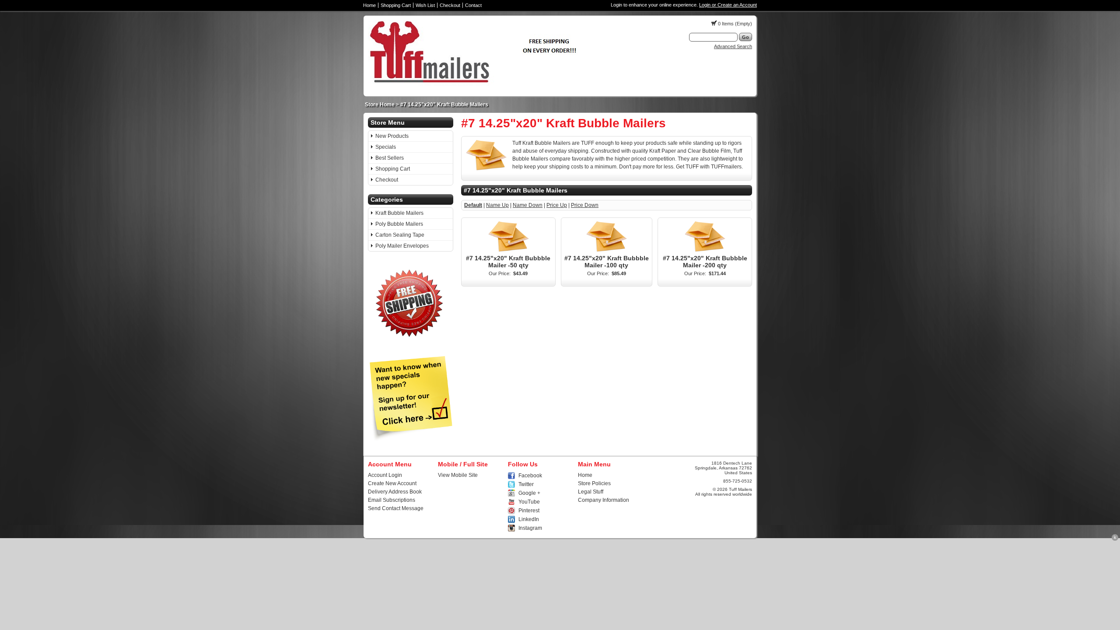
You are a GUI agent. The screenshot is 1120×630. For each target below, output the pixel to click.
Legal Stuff (590, 492)
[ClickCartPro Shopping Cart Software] (1115, 539)
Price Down (584, 205)
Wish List (425, 5)
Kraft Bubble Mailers (399, 213)
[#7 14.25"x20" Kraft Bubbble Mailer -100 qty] (606, 251)
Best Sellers (389, 158)
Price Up (556, 205)
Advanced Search (733, 46)
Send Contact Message (396, 508)
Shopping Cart (396, 5)
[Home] (476, 84)
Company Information (603, 500)
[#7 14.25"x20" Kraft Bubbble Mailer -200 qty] (705, 251)
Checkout (450, 5)
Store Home (380, 105)
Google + (529, 493)
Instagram (530, 528)
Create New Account (392, 483)
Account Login (385, 475)
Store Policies (594, 483)
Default (473, 205)
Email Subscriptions (391, 500)
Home (369, 5)
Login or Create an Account (728, 4)
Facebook (530, 475)
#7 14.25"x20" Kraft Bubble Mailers (444, 105)
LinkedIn (528, 519)
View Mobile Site (458, 475)
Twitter (526, 484)
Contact (473, 5)
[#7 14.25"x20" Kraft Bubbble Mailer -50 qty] (508, 251)
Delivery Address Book (395, 492)
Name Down (527, 205)
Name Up (497, 205)
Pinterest (528, 511)
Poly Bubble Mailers (399, 224)
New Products (392, 136)
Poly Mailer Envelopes (402, 246)
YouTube (529, 502)
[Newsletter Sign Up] (410, 439)
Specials (385, 147)
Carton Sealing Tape (399, 235)
